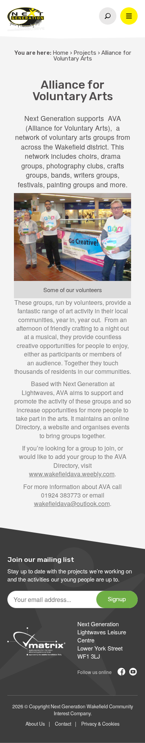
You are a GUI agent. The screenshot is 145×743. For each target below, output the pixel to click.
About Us (35, 723)
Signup (117, 599)
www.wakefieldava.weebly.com (71, 473)
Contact (63, 723)
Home (60, 52)
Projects (84, 52)
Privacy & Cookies (100, 723)
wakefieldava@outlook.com (72, 503)
